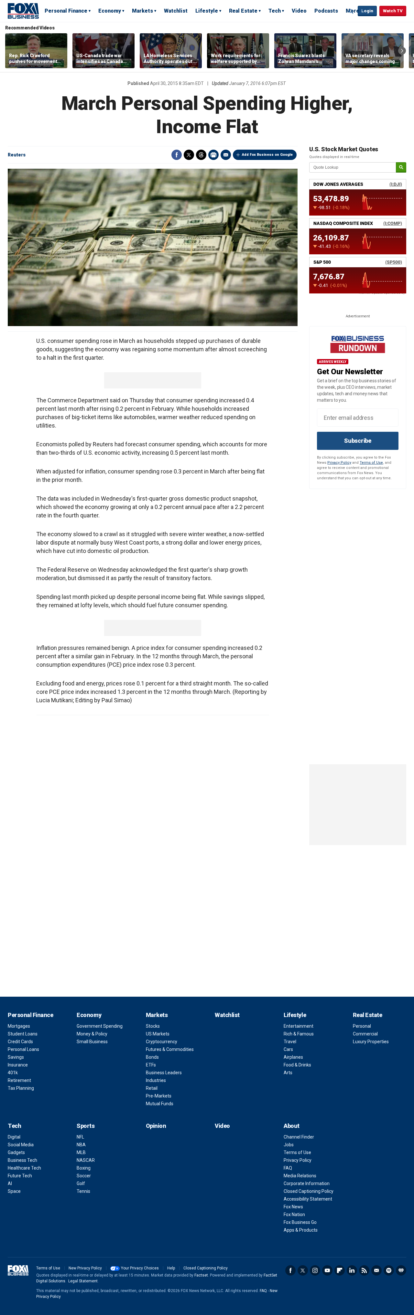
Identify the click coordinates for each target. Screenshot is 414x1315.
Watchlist (176, 11)
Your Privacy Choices (140, 1268)
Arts (288, 1072)
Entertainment (298, 1026)
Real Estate (243, 11)
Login (367, 10)
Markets (142, 11)
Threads (201, 155)
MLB (81, 1152)
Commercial (365, 1033)
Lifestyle (206, 11)
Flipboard (339, 1270)
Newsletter (376, 1270)
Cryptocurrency (161, 1041)
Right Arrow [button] (402, 51)
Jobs (289, 1144)
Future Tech (20, 1175)
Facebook (176, 155)
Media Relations (300, 1175)
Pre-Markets (158, 1095)
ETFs (151, 1064)
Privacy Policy (339, 463)
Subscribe (357, 440)
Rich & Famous (299, 1033)
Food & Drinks (297, 1064)
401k (13, 1072)
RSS (364, 1270)
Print (213, 155)
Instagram (315, 1270)
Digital (14, 1137)
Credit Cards (20, 1041)
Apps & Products (301, 1230)
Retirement (19, 1080)
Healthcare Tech (24, 1168)
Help (171, 1268)
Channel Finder (299, 1137)
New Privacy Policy (85, 1268)
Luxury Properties (371, 1041)
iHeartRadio (401, 1270)
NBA (81, 1144)
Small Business (92, 1041)
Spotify (389, 1270)
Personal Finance (66, 11)
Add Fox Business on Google (267, 155)
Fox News (293, 1206)
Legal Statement (83, 1281)
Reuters (17, 154)
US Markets (157, 1033)
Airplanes (293, 1057)
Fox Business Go (300, 1222)
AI (10, 1183)
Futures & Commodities (170, 1049)
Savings (16, 1057)
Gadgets (16, 1152)
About (292, 1125)
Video (299, 11)
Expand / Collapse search (351, 11)
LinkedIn (352, 1270)
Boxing (84, 1168)
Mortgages (19, 1026)
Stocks (153, 1026)
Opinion (156, 1125)
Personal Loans (23, 1049)
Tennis (83, 1191)
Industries (156, 1080)
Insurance (18, 1064)
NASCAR (86, 1160)
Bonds (152, 1057)
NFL (80, 1137)
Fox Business (23, 11)
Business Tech (22, 1160)
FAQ (288, 1168)
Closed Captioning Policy (308, 1191)
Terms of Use (371, 463)
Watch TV (393, 10)
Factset (201, 1275)
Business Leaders (164, 1072)
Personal (362, 1026)
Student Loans (23, 1033)
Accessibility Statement (308, 1199)
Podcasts (326, 11)
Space (14, 1191)
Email (226, 155)
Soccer (84, 1175)
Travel (290, 1041)
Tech (274, 11)
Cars (288, 1049)
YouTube (327, 1270)
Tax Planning (21, 1088)
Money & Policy (92, 1033)
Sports (85, 1125)
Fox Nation (294, 1214)
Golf (81, 1183)
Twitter (189, 155)
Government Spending (100, 1026)
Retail (152, 1088)
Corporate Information (307, 1183)
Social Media (21, 1144)
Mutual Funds (159, 1103)
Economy (109, 11)
